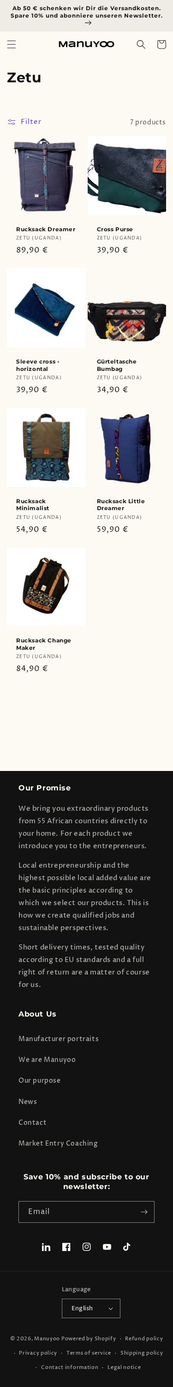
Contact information (69, 1367)
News (27, 1101)
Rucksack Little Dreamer (121, 505)
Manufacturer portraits (58, 1039)
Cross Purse (115, 229)
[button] (11, 44)
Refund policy (144, 1338)
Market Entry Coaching (58, 1143)
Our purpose (39, 1080)
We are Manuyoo (47, 1059)
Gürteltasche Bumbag (117, 365)
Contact (32, 1122)
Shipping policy (141, 1353)
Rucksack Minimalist (32, 505)
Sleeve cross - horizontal (38, 365)
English (82, 1308)
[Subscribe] (144, 1212)
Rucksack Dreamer (46, 229)
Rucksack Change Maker (44, 644)
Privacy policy (38, 1353)
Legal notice (124, 1367)
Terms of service (88, 1353)
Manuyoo (47, 1338)
